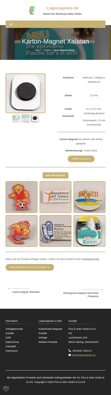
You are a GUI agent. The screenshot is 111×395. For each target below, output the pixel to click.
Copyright (11, 346)
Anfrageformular (90, 259)
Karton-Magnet (55, 175)
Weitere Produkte (48, 342)
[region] (30, 98)
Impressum (12, 350)
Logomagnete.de (62, 8)
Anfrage (43, 337)
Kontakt (10, 333)
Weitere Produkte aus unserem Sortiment (28, 267)
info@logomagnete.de (83, 355)
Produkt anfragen (80, 159)
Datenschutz (12, 342)
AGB (8, 337)
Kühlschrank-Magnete (50, 329)
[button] (16, 118)
